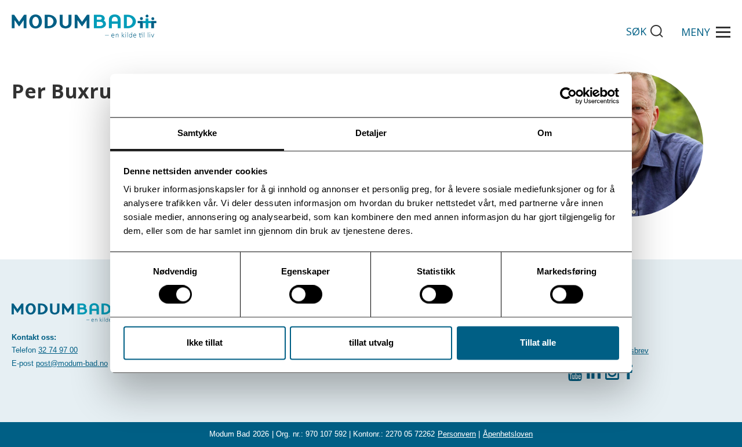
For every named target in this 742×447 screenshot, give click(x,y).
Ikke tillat (205, 342)
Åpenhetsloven (508, 434)
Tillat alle (538, 342)
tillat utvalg (371, 342)
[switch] (305, 294)
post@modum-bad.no (72, 363)
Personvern (457, 434)
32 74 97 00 (58, 350)
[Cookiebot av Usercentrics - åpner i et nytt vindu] (568, 95)
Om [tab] (544, 133)
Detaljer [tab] (371, 133)
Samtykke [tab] (197, 133)
